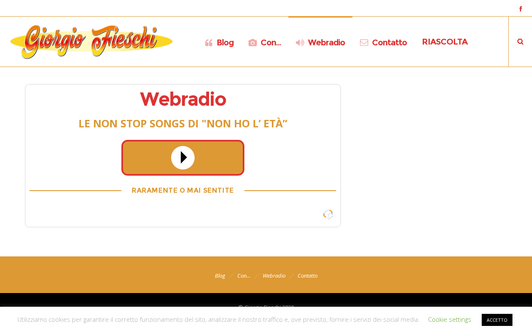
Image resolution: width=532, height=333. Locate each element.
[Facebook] (521, 8)
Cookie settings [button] (449, 319)
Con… (244, 275)
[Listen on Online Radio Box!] (327, 215)
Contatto (308, 275)
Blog (220, 275)
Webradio (274, 275)
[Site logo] (91, 41)
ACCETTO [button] (497, 320)
